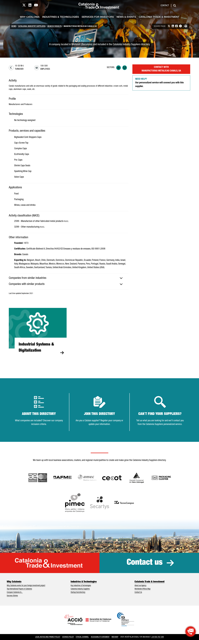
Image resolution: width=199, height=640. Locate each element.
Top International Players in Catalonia (19, 589)
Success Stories (12, 596)
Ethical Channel (82, 637)
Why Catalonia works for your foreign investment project (26, 586)
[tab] (68, 278)
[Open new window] (136, 477)
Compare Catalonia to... (15, 592)
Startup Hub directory (78, 592)
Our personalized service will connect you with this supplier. (159, 83)
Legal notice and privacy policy (47, 637)
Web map (115, 637)
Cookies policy (68, 637)
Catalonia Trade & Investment (159, 17)
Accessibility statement (100, 637)
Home (13, 26)
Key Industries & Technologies (81, 586)
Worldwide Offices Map (142, 589)
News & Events (126, 17)
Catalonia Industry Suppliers (31, 26)
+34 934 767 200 (157, 637)
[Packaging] (118, 67)
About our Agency (140, 586)
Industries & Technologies (60, 17)
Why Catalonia (30, 17)
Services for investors (98, 17)
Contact (165, 5)
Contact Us (138, 592)
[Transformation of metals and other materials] (124, 67)
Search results (54, 26)
